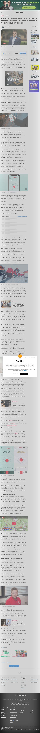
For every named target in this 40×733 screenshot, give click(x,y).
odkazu (25, 370)
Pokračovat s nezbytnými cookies (30, 357)
